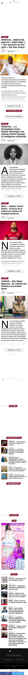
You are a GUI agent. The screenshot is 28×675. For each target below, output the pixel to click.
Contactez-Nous (19, 659)
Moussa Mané (11, 218)
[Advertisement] (14, 21)
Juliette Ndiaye (11, 51)
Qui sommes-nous (8, 659)
